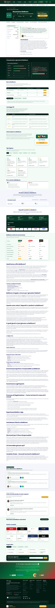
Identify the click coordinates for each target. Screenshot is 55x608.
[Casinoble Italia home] (8, 580)
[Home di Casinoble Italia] (7, 2)
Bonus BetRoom (8, 22)
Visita (19, 258)
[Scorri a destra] (48, 5)
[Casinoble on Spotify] (29, 598)
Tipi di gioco (27, 22)
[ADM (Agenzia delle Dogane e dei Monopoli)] (12, 575)
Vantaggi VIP (13, 22)
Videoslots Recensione (38, 592)
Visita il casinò (42, 15)
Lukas (16, 19)
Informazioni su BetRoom (20, 22)
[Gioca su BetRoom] (42, 136)
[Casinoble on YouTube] (25, 598)
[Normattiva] (20, 575)
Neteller (44, 588)
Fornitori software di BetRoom (42, 22)
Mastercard (44, 590)
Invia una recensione (44, 519)
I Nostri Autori (31, 584)
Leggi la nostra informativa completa (35, 602)
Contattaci (31, 588)
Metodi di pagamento (24, 590)
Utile (12, 505)
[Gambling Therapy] (42, 575)
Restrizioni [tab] (24, 98)
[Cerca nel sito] (50, 2)
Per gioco (14, 546)
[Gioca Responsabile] (27, 575)
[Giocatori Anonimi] (34, 575)
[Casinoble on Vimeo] (27, 598)
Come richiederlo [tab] (10, 98)
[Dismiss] (47, 606)
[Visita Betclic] (30, 240)
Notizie (30, 586)
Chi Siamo (31, 582)
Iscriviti (45, 557)
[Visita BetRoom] (20, 240)
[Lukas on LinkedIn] (21, 478)
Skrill (43, 586)
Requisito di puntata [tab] (17, 98)
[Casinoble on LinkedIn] (23, 598)
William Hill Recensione (38, 590)
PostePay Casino (45, 582)
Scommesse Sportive (24, 584)
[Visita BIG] (41, 240)
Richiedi (45, 90)
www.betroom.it (16, 27)
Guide (27, 546)
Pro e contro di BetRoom (33, 22)
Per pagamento (21, 546)
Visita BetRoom (42, 606)
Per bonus (9, 546)
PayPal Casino (45, 584)
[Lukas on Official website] (23, 478)
